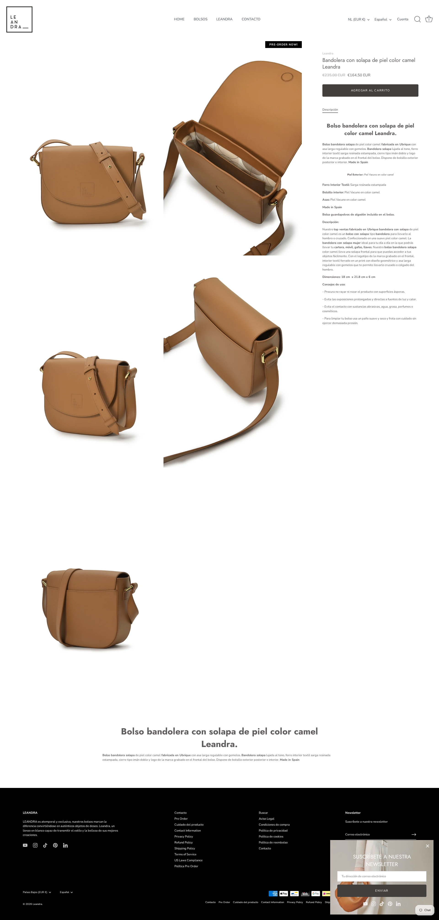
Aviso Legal (266, 819)
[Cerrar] (428, 846)
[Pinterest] (390, 903)
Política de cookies (271, 837)
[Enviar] (414, 834)
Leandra (327, 53)
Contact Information (187, 831)
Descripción (330, 110)
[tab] (332, 110)
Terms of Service (185, 854)
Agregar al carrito (370, 91)
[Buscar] (417, 19)
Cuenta (402, 19)
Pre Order (181, 819)
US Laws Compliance (188, 860)
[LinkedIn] (398, 903)
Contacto (180, 813)
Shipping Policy (184, 848)
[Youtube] (365, 903)
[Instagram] (373, 903)
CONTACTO (251, 19)
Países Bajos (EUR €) (35, 892)
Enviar (381, 891)
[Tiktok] (382, 903)
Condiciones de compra (274, 825)
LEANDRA (224, 19)
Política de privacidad (273, 831)
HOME (179, 19)
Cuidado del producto (188, 825)
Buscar (263, 813)
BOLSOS (200, 19)
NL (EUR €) (356, 19)
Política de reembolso (273, 842)
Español (381, 19)
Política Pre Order (186, 866)
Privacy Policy (183, 837)
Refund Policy (183, 842)
